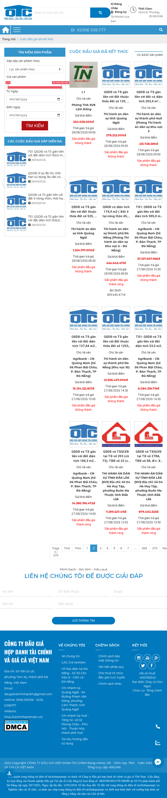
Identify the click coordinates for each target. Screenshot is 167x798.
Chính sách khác (110, 684)
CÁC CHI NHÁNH (73, 662)
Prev (78, 548)
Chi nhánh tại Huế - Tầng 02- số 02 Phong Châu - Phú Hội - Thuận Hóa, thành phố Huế (75, 724)
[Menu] (16, 30)
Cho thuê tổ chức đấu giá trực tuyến (111, 675)
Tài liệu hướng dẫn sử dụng (75, 741)
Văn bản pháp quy (111, 667)
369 (144, 548)
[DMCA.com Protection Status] (16, 722)
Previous (3, 183)
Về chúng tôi (71, 656)
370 (154, 548)
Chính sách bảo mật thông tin (109, 658)
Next (66, 183)
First (67, 548)
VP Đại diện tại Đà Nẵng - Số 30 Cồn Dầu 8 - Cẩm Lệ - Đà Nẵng (75, 675)
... (135, 548)
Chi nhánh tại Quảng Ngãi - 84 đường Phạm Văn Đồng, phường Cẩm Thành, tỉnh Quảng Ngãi (74, 698)
